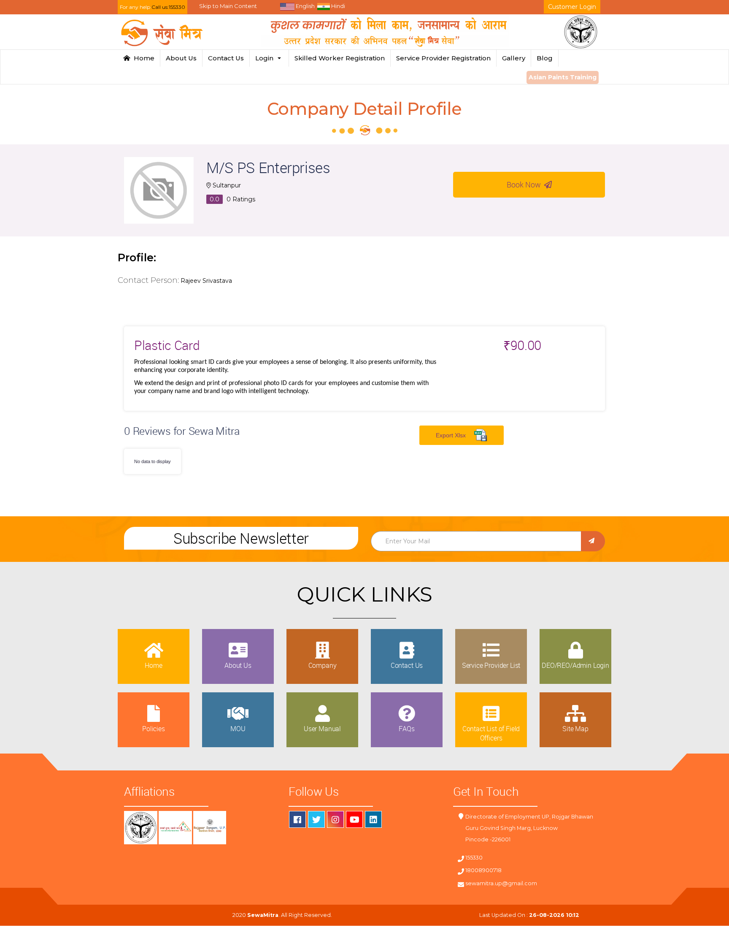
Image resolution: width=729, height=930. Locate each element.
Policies (153, 728)
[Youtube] (354, 819)
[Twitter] (316, 819)
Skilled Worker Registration (339, 58)
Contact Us (226, 58)
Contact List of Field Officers (491, 733)
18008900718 (483, 870)
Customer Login (572, 7)
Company (322, 665)
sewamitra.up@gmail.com (501, 883)
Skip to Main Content (228, 6)
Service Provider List (491, 665)
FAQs (406, 728)
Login (266, 58)
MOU (238, 728)
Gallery (513, 58)
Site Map (575, 728)
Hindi (337, 6)
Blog (545, 58)
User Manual (322, 728)
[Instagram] (335, 819)
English (304, 6)
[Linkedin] (373, 819)
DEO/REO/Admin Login (575, 665)
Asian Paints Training (563, 77)
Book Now (525, 184)
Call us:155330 (168, 7)
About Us (181, 58)
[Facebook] (297, 819)
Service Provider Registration (443, 58)
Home (142, 58)
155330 (474, 857)
